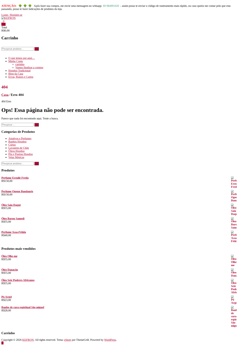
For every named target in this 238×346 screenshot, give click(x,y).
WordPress (110, 339)
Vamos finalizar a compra (29, 67)
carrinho (19, 64)
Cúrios (12, 144)
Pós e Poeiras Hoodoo (20, 154)
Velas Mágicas (16, 157)
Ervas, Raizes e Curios (20, 76)
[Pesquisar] (36, 49)
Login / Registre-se (11, 14)
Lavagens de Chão (18, 147)
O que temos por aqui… (21, 58)
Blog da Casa (15, 73)
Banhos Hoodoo (17, 141)
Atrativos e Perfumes (19, 138)
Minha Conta (15, 61)
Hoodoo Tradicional (19, 70)
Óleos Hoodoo (16, 151)
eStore (67, 339)
